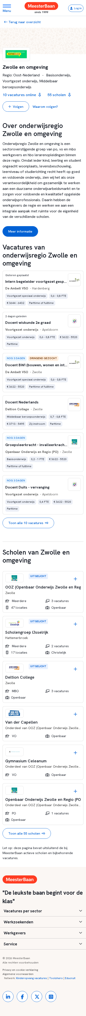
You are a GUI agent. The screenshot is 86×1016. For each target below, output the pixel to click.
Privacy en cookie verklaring (20, 970)
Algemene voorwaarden (18, 974)
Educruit (70, 978)
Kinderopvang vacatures (31, 978)
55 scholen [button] (57, 94)
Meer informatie (20, 231)
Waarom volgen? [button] (45, 106)
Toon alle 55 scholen (24, 833)
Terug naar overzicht (24, 22)
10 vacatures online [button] (20, 94)
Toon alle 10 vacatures (25, 523)
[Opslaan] (75, 579)
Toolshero (56, 978)
